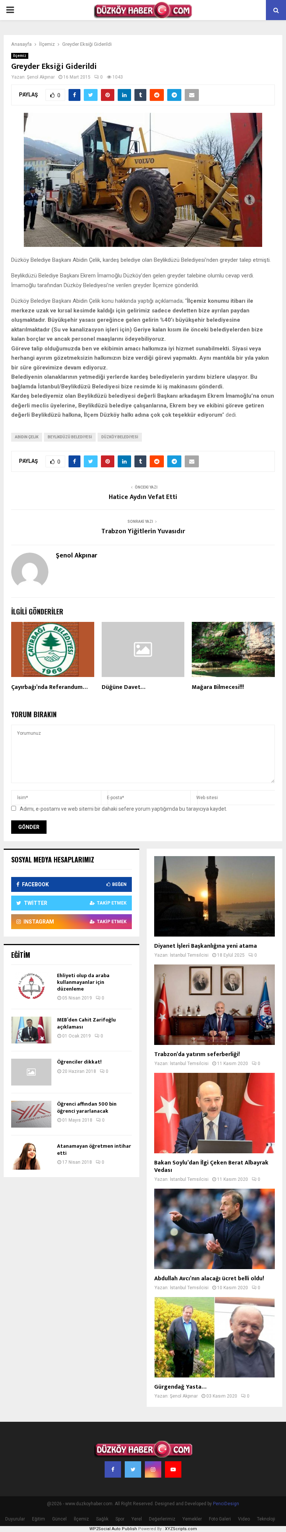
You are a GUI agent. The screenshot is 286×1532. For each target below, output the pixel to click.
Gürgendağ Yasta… (180, 1387)
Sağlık (102, 1519)
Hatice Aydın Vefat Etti (143, 497)
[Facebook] (113, 1469)
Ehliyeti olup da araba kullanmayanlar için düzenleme (83, 982)
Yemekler (192, 1519)
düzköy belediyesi (119, 437)
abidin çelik (26, 437)
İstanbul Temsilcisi (189, 955)
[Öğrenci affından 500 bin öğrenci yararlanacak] (31, 1114)
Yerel (136, 1519)
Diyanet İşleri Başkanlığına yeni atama (205, 946)
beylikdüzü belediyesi (70, 437)
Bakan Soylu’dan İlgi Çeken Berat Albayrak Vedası (211, 1166)
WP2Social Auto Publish (113, 1528)
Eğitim (38, 1519)
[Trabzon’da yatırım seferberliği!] (214, 1004)
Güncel (59, 1519)
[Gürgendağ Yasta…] (214, 1337)
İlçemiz (19, 56)
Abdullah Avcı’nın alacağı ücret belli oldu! (209, 1279)
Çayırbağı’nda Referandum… (49, 687)
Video (244, 1519)
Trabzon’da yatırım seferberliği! (197, 1054)
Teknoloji (266, 1519)
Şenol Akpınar (41, 77)
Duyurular (15, 1519)
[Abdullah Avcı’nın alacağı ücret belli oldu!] (214, 1229)
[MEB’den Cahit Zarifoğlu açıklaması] (31, 1030)
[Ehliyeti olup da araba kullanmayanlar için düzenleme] (31, 985)
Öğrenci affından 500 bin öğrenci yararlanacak (87, 1107)
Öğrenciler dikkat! (79, 1062)
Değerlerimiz (162, 1519)
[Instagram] (153, 1469)
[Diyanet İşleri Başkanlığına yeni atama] (214, 896)
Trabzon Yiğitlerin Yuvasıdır (143, 531)
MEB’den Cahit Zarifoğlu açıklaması (86, 1023)
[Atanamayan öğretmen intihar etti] (31, 1156)
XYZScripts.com (181, 1528)
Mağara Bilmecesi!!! (218, 687)
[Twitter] (133, 1469)
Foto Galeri (220, 1519)
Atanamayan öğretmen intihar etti (94, 1149)
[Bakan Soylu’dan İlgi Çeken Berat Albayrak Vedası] (214, 1113)
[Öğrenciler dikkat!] (31, 1072)
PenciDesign (226, 1503)
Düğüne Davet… (123, 687)
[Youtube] (173, 1469)
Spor (119, 1519)
